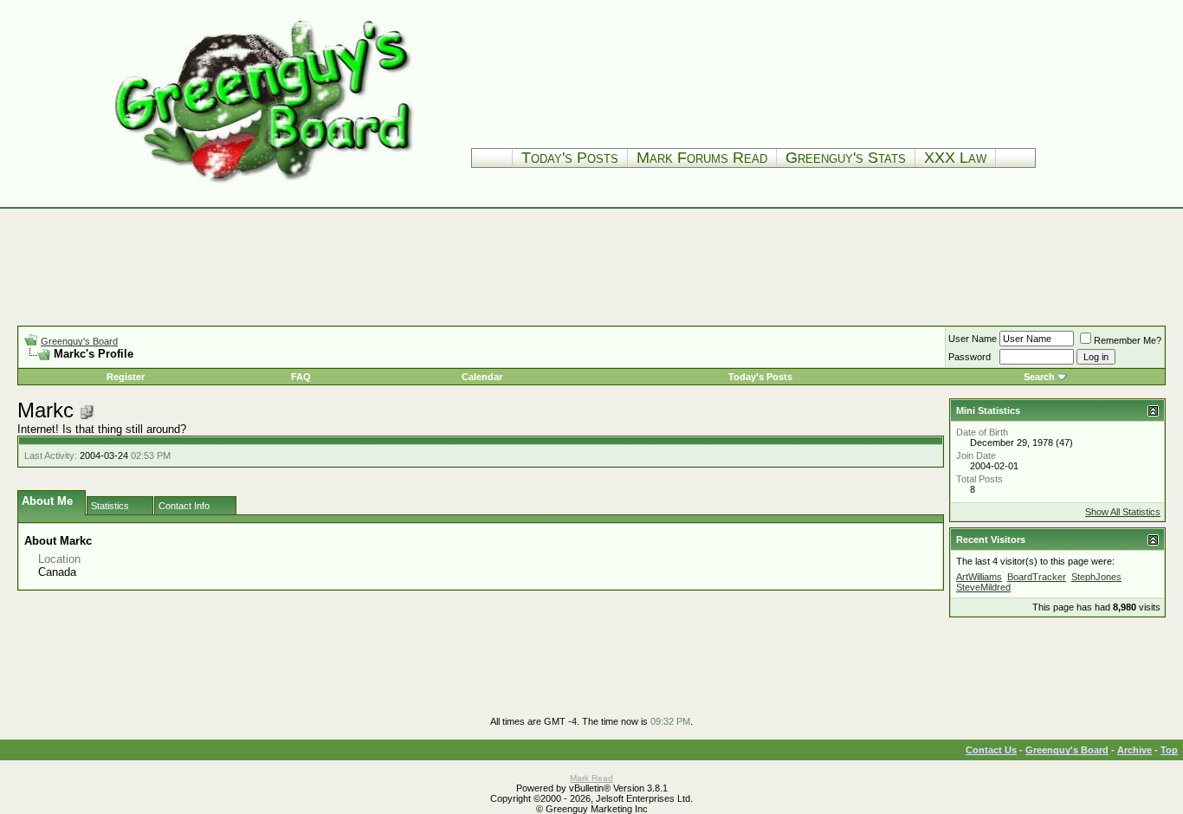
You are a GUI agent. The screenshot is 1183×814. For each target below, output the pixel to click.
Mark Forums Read (702, 157)
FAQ (301, 376)
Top (1169, 750)
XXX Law (955, 157)
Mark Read (591, 778)
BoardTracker (1036, 577)
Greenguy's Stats (845, 157)
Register (126, 376)
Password (969, 357)
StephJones (1096, 577)
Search (1039, 376)
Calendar (482, 376)
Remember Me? (1127, 340)
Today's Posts (569, 157)
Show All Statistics (1122, 512)
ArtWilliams (979, 577)
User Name (972, 338)
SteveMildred (983, 587)
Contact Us (991, 750)
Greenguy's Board (79, 341)
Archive (1134, 750)
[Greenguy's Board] (264, 185)
